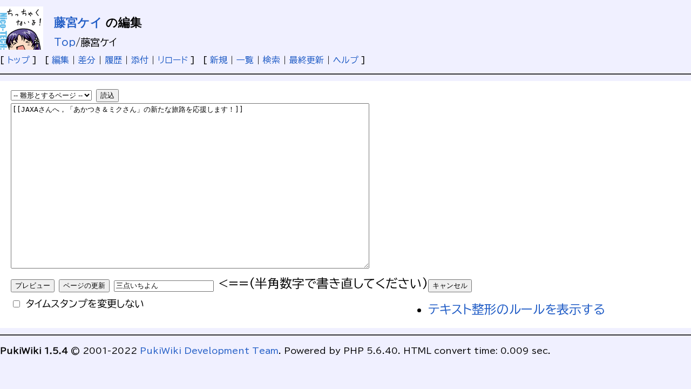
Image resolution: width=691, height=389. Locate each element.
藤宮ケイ (78, 22)
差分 (87, 60)
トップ (18, 60)
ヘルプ (345, 60)
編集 (60, 60)
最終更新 (306, 60)
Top (65, 42)
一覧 (245, 60)
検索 (271, 60)
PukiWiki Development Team (209, 350)
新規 (218, 60)
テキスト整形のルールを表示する (516, 309)
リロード (173, 60)
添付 (139, 60)
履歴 (113, 60)
